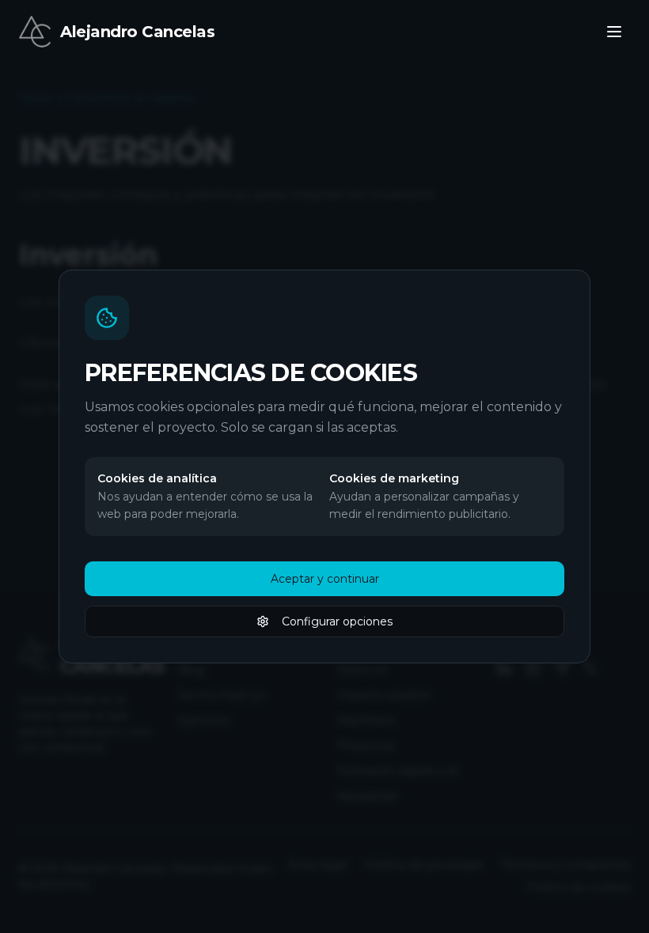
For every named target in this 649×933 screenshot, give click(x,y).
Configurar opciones (337, 621)
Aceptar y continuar (325, 579)
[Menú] (614, 31)
